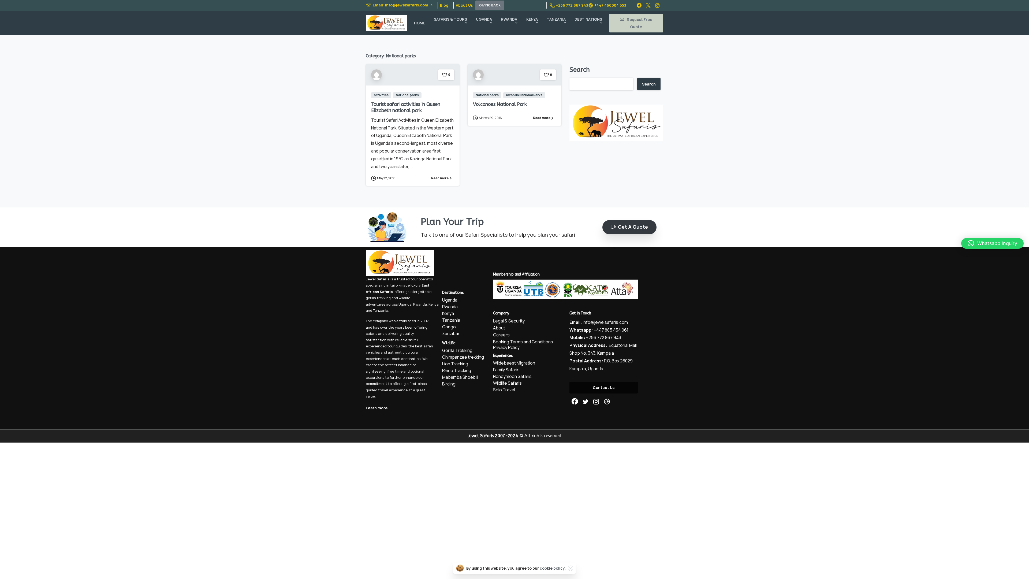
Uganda (405, 304)
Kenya (433, 304)
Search (579, 69)
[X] (648, 5)
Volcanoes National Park (500, 104)
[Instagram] (657, 5)
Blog (444, 5)
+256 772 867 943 (572, 5)
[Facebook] (639, 5)
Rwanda (420, 304)
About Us (464, 5)
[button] (992, 243)
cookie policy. (553, 568)
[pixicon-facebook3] (574, 401)
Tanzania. (381, 310)
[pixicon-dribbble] (607, 401)
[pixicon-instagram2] (596, 401)
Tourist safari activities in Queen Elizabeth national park (405, 107)
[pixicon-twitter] (585, 401)
